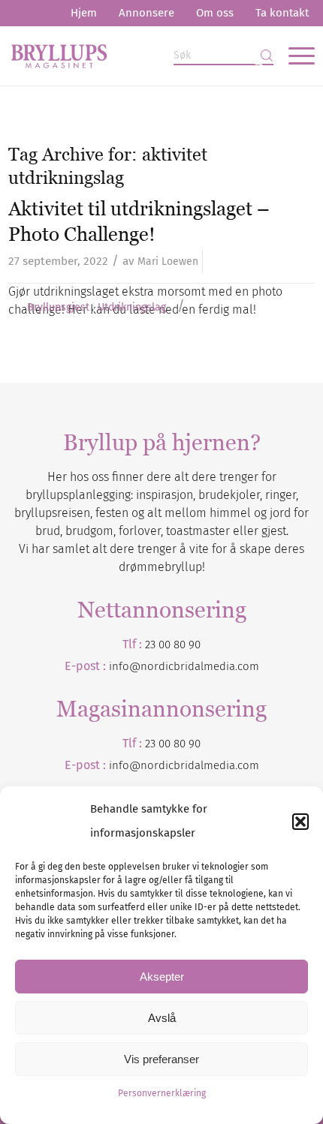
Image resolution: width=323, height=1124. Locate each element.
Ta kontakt (282, 13)
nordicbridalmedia (187, 765)
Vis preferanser (161, 1059)
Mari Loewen (167, 261)
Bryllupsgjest (58, 307)
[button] (300, 821)
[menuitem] (84, 13)
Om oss (215, 13)
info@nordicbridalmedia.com (184, 666)
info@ (124, 765)
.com (247, 765)
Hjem (84, 13)
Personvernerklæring (162, 1093)
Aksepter (162, 976)
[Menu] (294, 56)
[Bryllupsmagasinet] (131, 56)
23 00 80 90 (173, 644)
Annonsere (146, 13)
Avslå (162, 1017)
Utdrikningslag (132, 307)
